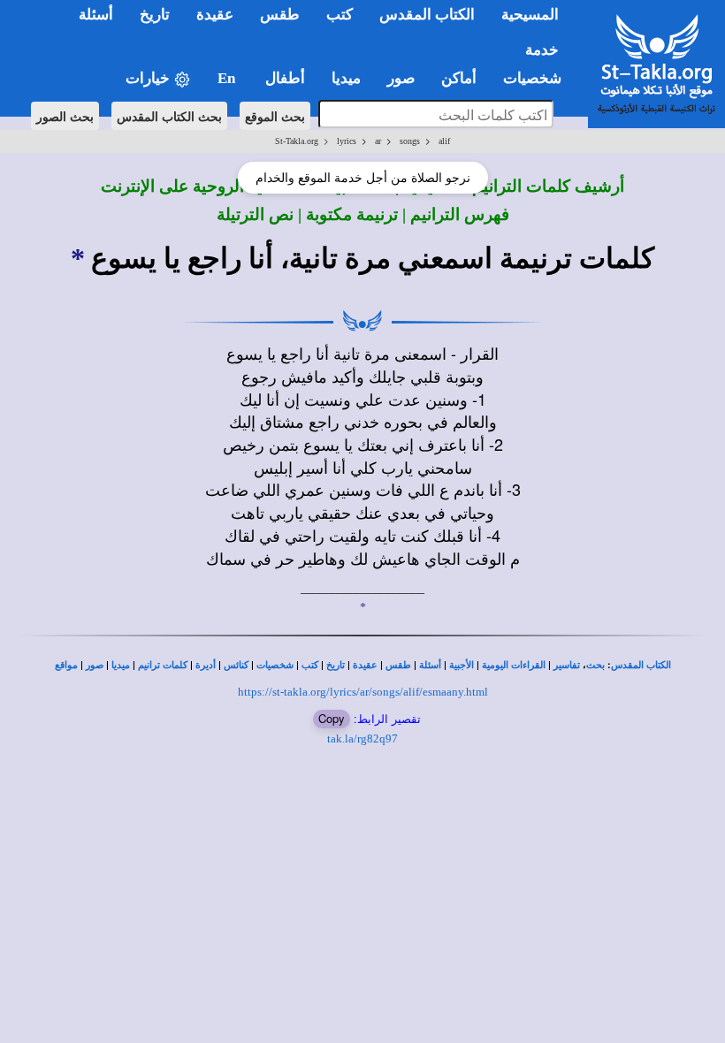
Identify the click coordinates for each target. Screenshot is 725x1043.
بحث (595, 665)
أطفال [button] (285, 78)
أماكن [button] (459, 78)
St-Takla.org (296, 141)
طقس (398, 665)
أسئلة (430, 665)
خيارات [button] (149, 78)
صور (94, 665)
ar (378, 141)
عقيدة (365, 665)
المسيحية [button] (530, 14)
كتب (309, 665)
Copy (331, 718)
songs (410, 141)
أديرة (205, 665)
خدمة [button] (542, 50)
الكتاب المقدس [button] (427, 14)
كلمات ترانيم (162, 665)
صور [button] (401, 78)
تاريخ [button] (155, 14)
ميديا (120, 665)
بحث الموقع (275, 116)
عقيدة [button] (214, 14)
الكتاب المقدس (641, 665)
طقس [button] (280, 14)
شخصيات (275, 665)
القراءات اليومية (514, 665)
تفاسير (566, 665)
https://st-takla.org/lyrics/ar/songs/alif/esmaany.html (363, 691)
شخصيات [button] (537, 78)
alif (444, 141)
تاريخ (335, 665)
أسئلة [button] (96, 14)
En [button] (228, 78)
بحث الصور (65, 116)
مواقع (66, 665)
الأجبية (461, 665)
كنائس (236, 665)
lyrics (346, 141)
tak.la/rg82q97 (362, 738)
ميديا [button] (346, 78)
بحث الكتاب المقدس (169, 116)
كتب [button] (339, 14)
